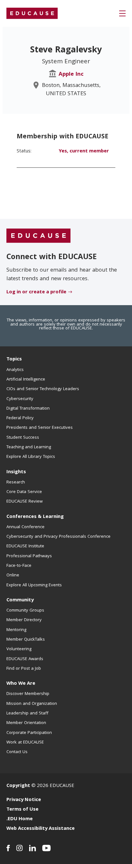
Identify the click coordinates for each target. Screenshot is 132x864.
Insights (16, 472)
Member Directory (24, 620)
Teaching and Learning (28, 447)
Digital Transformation (28, 408)
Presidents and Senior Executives (39, 427)
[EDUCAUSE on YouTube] (46, 848)
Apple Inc (71, 74)
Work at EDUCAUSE (25, 742)
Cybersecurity (19, 399)
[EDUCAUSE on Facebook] (8, 848)
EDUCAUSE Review (24, 501)
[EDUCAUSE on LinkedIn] (32, 848)
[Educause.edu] (38, 236)
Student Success (22, 437)
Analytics (15, 370)
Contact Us (17, 752)
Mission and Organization (31, 703)
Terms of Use (22, 810)
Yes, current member (84, 151)
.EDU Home (19, 819)
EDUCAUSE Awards (24, 659)
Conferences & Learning (35, 517)
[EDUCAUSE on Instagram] (19, 848)
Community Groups (25, 610)
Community (20, 600)
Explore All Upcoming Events (34, 585)
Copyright (18, 786)
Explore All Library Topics (30, 456)
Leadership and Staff (27, 713)
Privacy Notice (23, 800)
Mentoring (16, 630)
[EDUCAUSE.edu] (32, 13)
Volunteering (18, 649)
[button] (122, 13)
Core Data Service (24, 492)
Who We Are (20, 684)
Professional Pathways (29, 556)
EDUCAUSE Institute (25, 546)
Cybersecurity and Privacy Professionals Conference (58, 536)
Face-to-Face (18, 565)
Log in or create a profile (36, 292)
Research (15, 482)
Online (12, 575)
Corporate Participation (29, 733)
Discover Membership (27, 694)
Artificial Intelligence (25, 379)
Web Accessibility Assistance (40, 829)
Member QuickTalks (25, 639)
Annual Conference (25, 527)
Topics (14, 359)
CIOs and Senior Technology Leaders (42, 389)
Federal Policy (20, 418)
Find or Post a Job (23, 668)
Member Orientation (26, 723)
